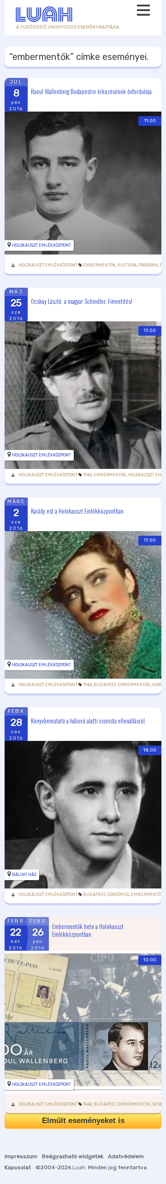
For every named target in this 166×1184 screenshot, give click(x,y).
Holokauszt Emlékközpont (41, 245)
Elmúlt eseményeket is (83, 1120)
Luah (78, 1167)
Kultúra (127, 265)
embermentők (99, 265)
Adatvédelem (126, 1156)
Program (148, 265)
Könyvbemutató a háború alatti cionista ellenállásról (88, 720)
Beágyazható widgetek (72, 1156)
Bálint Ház (24, 874)
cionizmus (118, 894)
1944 (87, 475)
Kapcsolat (18, 1167)
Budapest (105, 684)
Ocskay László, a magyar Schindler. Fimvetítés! (81, 300)
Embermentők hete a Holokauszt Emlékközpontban (88, 930)
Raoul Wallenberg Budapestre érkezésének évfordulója (91, 90)
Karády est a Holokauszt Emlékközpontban (77, 510)
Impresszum (21, 1156)
